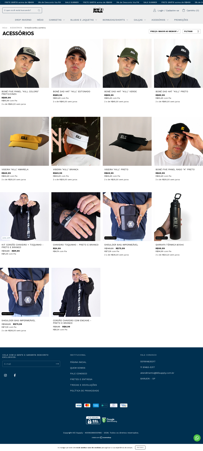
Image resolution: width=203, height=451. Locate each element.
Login (161, 10)
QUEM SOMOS (77, 368)
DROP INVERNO (23, 20)
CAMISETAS (55, 20)
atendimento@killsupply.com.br (157, 373)
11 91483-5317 (147, 367)
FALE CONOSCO (78, 373)
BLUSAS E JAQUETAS (82, 20)
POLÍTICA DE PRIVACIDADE (84, 390)
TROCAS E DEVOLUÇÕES (83, 385)
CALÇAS (138, 20)
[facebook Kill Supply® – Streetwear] (15, 375)
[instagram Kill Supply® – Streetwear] (5, 375)
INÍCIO (40, 20)
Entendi (140, 447)
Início (4, 28)
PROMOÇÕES (181, 20)
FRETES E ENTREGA (81, 379)
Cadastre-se (172, 10)
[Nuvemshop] (101, 438)
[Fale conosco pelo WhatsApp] (197, 437)
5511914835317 (147, 361)
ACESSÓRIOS (158, 20)
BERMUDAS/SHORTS (114, 20)
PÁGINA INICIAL (78, 362)
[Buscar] (39, 10)
